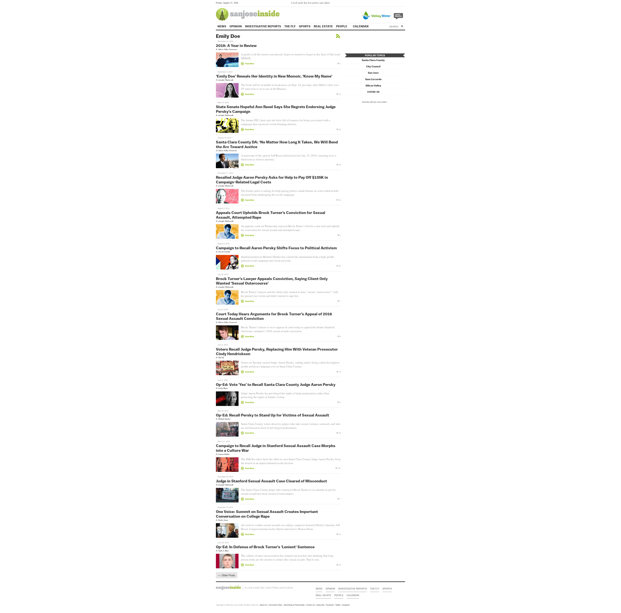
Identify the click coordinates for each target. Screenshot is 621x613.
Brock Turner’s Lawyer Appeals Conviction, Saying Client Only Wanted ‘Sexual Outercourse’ (272, 281)
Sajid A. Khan (223, 550)
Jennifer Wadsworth (225, 80)
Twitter (337, 604)
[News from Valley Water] (383, 15)
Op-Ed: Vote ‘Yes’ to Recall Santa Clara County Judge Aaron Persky (275, 384)
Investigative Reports (263, 26)
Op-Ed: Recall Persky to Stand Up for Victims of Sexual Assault (272, 415)
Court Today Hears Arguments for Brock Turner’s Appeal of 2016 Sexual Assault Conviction (274, 316)
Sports (304, 26)
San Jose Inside (224, 251)
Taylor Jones (223, 520)
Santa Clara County (373, 60)
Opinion (235, 26)
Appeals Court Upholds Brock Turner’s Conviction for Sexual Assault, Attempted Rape (270, 215)
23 (340, 129)
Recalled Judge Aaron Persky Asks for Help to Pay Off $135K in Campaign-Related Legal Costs (272, 179)
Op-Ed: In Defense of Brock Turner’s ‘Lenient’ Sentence (265, 546)
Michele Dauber (224, 419)
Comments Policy (275, 604)
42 (340, 564)
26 (340, 265)
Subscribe (320, 604)
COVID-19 (373, 91)
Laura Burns (223, 388)
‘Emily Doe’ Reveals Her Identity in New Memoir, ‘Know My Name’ (274, 76)
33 (340, 200)
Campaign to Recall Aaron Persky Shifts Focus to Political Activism (276, 247)
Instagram (346, 604)
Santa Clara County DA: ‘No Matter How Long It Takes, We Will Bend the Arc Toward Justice (277, 144)
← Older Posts (226, 575)
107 (339, 468)
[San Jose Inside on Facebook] (398, 3)
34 (340, 94)
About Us (263, 604)
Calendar (361, 26)
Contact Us (310, 604)
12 (340, 371)
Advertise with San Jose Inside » (375, 102)
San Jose (373, 72)
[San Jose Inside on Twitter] (394, 3)
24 (340, 534)
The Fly (290, 26)
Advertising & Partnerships (294, 604)
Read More (249, 63)
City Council (373, 66)
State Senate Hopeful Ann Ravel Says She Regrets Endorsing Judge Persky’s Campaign (276, 109)
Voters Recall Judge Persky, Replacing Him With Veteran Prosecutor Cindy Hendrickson (277, 351)
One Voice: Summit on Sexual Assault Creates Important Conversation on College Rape (267, 514)
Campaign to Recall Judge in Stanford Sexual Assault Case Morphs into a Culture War (275, 448)
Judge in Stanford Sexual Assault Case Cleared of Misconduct (271, 480)
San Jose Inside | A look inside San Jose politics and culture (254, 587)
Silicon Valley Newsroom (227, 49)
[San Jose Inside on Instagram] (403, 3)
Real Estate (323, 26)
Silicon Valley (373, 85)
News (222, 26)
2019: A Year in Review (236, 45)
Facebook (330, 604)
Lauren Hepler (223, 454)
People (342, 26)
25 (340, 164)
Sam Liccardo (373, 79)
